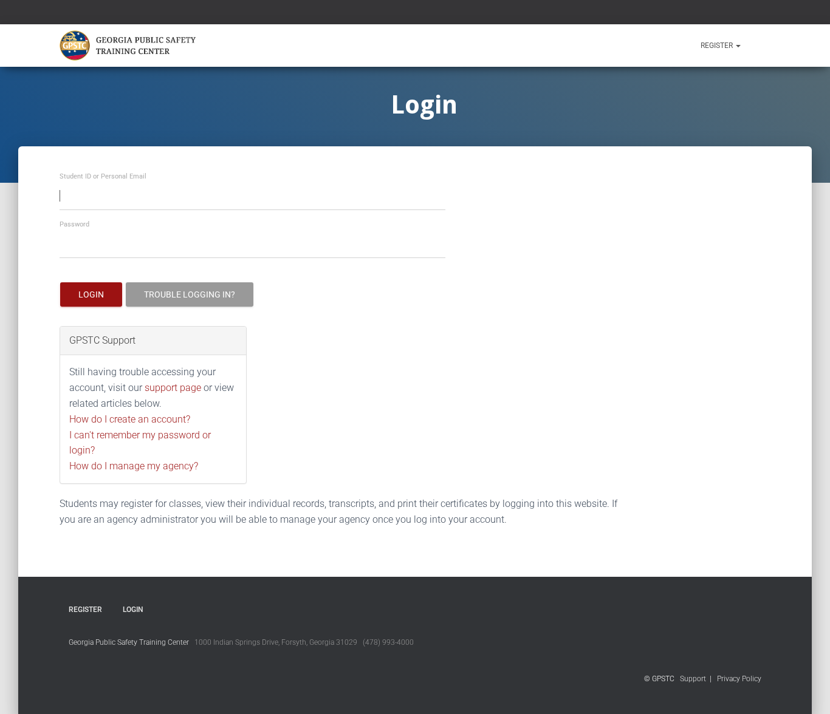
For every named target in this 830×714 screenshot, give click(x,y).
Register (718, 45)
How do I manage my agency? (133, 466)
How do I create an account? (129, 419)
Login (91, 294)
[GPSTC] (130, 45)
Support (693, 679)
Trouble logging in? (189, 294)
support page (173, 387)
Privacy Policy (739, 679)
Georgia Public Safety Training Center (129, 642)
